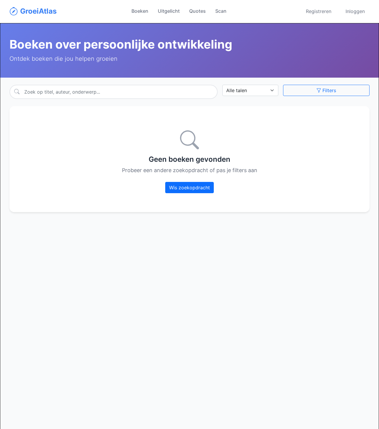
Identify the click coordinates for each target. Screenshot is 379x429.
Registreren (318, 11)
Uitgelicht (169, 11)
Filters (328, 90)
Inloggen (355, 11)
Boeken (139, 11)
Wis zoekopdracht (189, 188)
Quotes (197, 11)
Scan (221, 11)
